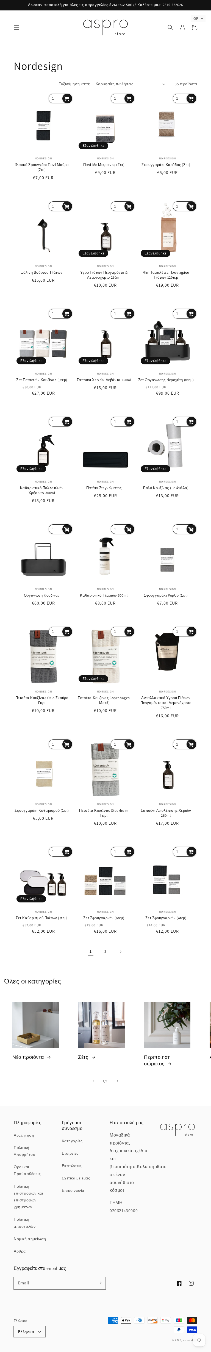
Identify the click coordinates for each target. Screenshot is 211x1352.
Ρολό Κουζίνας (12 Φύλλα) (165, 488)
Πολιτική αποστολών (24, 1223)
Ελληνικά (26, 1331)
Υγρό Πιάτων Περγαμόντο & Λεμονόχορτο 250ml (103, 275)
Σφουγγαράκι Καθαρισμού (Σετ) (42, 810)
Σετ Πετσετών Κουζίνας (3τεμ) (41, 380)
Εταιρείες (70, 1153)
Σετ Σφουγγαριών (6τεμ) (103, 918)
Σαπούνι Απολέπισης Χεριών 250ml (166, 813)
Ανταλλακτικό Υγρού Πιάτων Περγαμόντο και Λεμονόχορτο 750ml (165, 703)
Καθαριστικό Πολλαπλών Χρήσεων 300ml (42, 490)
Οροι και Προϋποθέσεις (27, 1170)
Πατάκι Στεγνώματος (104, 488)
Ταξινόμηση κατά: (74, 83)
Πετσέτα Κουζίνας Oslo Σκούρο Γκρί (41, 700)
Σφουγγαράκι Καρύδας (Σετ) (165, 164)
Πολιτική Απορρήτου (24, 1151)
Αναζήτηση (24, 1135)
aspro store (190, 1340)
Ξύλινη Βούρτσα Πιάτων (42, 272)
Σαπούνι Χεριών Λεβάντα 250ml (104, 380)
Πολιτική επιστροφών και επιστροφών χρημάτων (28, 1197)
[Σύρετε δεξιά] (118, 1081)
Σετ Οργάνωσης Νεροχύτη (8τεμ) (166, 380)
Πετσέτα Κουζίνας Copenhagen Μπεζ (104, 700)
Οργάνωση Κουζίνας (42, 595)
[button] (16, 27)
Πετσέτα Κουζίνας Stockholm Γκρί (104, 813)
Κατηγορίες (72, 1140)
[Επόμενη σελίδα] (120, 952)
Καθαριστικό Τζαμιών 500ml (103, 595)
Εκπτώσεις (72, 1165)
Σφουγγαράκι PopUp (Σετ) (166, 595)
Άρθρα (20, 1251)
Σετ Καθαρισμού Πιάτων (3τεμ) (42, 918)
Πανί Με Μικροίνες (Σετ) (104, 164)
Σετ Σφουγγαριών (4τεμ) (165, 918)
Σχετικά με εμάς (76, 1178)
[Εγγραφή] (99, 1283)
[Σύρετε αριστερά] (93, 1081)
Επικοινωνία (73, 1190)
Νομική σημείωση (30, 1238)
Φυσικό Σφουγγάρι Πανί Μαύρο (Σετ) (42, 167)
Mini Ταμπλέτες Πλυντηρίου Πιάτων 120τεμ (166, 275)
